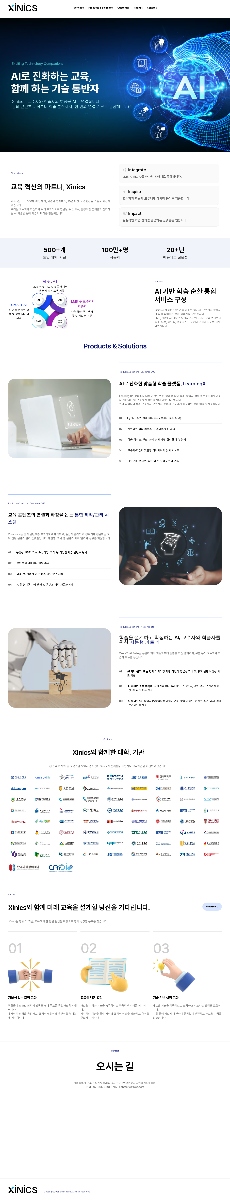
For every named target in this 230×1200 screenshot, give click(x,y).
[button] (78, 7)
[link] (212, 907)
